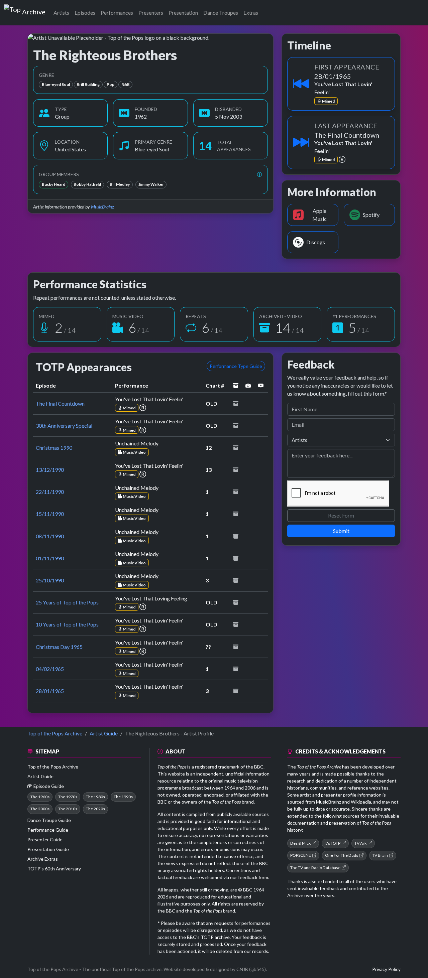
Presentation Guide (48, 849)
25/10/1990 (50, 580)
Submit (341, 531)
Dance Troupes (220, 12)
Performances (117, 12)
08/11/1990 (50, 536)
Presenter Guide (45, 839)
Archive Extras (42, 859)
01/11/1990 (50, 558)
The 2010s (67, 808)
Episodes (85, 12)
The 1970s (67, 796)
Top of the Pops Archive (54, 733)
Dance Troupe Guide (49, 820)
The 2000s (39, 808)
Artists (61, 12)
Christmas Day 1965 (59, 647)
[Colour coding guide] (259, 174)
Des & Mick (300, 843)
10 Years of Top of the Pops (67, 624)
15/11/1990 (50, 514)
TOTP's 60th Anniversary (54, 868)
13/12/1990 (50, 469)
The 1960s (39, 796)
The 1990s (123, 796)
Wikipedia (361, 802)
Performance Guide (47, 830)
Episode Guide (48, 786)
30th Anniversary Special (64, 425)
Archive (33, 10)
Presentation (183, 12)
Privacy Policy (386, 969)
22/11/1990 (50, 491)
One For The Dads (341, 855)
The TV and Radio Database (315, 867)
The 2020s (95, 808)
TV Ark (360, 843)
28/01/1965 (50, 691)
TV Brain (380, 855)
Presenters (150, 12)
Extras (250, 12)
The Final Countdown (60, 403)
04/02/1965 (50, 669)
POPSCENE (300, 855)
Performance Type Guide (236, 366)
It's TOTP (332, 843)
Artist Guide (104, 733)
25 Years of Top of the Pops (67, 602)
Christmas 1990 (54, 447)
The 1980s (95, 796)
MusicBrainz (102, 206)
